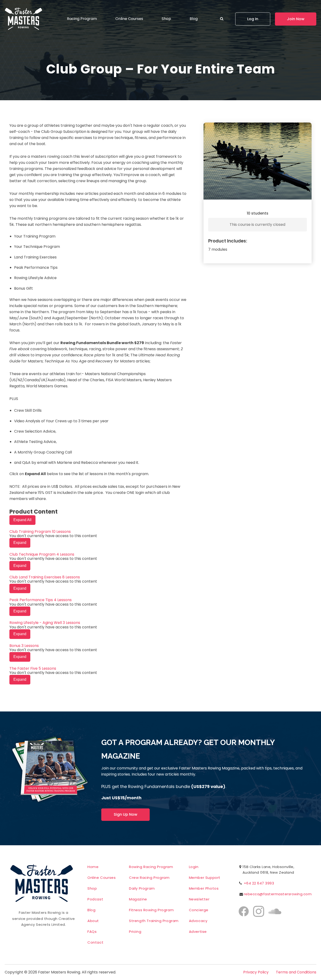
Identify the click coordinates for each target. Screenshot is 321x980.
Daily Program (142, 888)
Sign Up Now (125, 814)
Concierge (198, 909)
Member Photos (204, 888)
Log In (252, 19)
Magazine (138, 899)
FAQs (92, 931)
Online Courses (129, 18)
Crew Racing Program (149, 877)
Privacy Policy (256, 972)
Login (194, 866)
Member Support (204, 877)
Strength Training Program (154, 920)
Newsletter (199, 899)
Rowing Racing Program (151, 866)
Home (92, 866)
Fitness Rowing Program (151, 909)
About (93, 920)
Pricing (135, 931)
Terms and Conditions (296, 972)
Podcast (95, 899)
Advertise (198, 931)
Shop (166, 18)
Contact (95, 942)
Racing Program (82, 18)
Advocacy (198, 920)
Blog (194, 18)
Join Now (295, 19)
